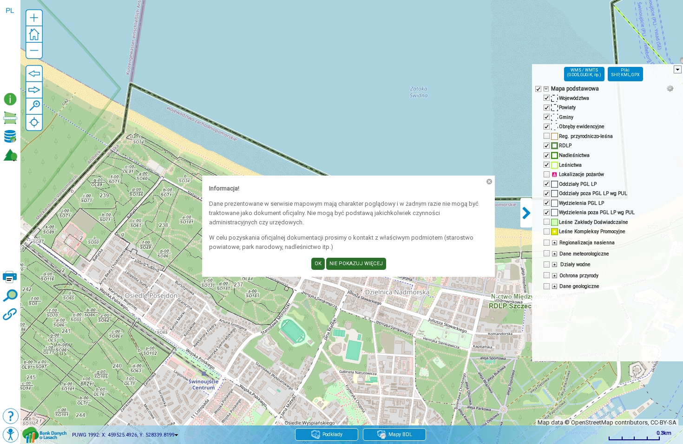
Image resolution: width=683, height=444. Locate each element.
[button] (34, 17)
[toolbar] (10, 45)
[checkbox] (537, 88)
